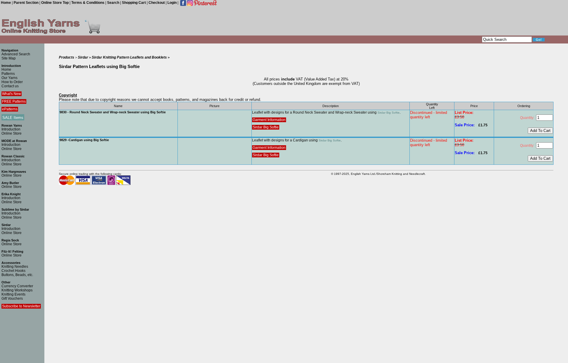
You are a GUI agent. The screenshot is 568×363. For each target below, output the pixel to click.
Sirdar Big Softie (388, 112)
